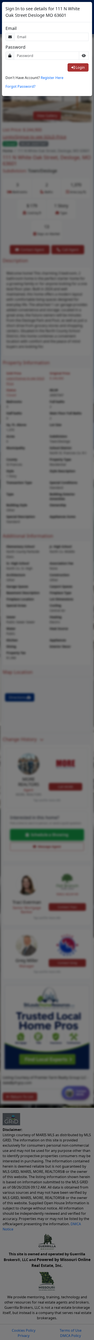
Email (11, 28)
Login (80, 67)
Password (15, 47)
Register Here (52, 77)
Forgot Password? (20, 86)
